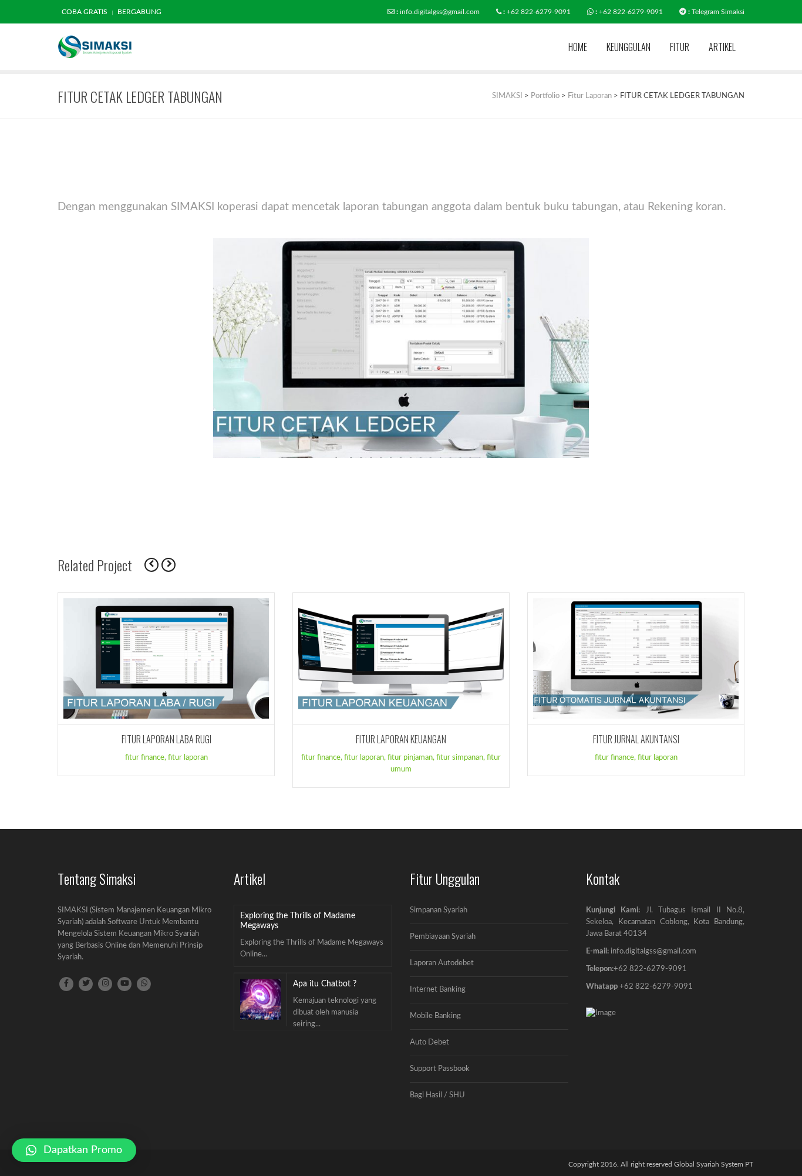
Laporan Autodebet (442, 963)
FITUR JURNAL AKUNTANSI (636, 739)
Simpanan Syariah (438, 910)
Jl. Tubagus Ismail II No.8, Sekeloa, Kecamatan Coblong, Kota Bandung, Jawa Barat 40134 (665, 922)
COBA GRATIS (84, 11)
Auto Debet (429, 1042)
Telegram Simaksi (718, 11)
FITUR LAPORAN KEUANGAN (401, 739)
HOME (577, 47)
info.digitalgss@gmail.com (440, 11)
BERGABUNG (139, 11)
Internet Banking (438, 989)
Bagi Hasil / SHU (437, 1095)
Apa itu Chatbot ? (324, 984)
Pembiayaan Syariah (443, 937)
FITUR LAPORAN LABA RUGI (166, 739)
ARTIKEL (722, 47)
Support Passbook (440, 1069)
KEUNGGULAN (628, 47)
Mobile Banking (435, 1016)
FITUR (679, 47)
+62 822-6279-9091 (539, 11)
